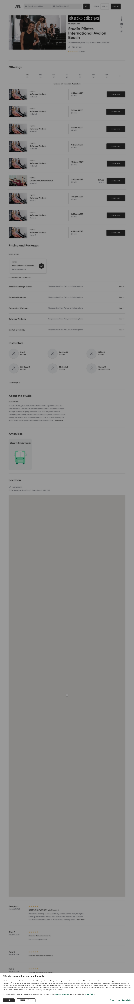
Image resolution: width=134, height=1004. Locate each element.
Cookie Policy (126, 1000)
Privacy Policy (89, 994)
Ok (8, 1000)
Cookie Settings (26, 1000)
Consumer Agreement (61, 994)
